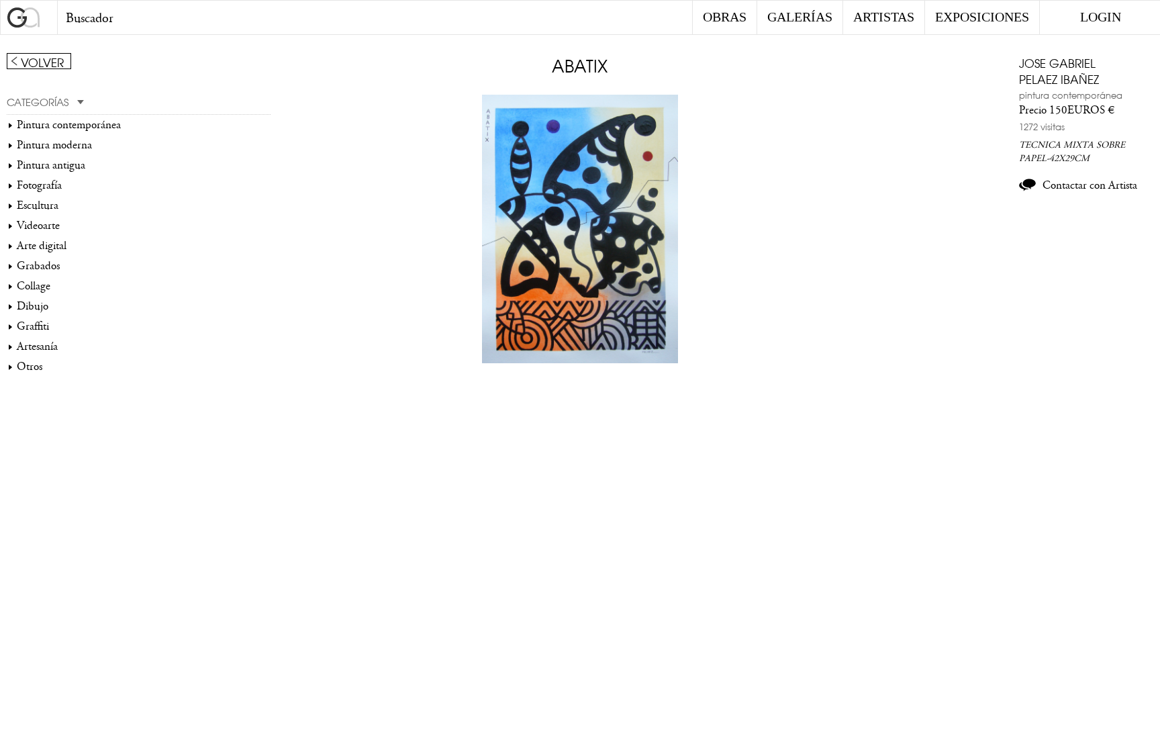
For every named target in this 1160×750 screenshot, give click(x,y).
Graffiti (33, 326)
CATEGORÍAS (37, 101)
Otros (29, 366)
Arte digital (41, 245)
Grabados (38, 266)
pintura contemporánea (1070, 94)
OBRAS (724, 16)
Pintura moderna (54, 145)
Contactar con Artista (1090, 185)
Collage (33, 286)
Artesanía (37, 346)
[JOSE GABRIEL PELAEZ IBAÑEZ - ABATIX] (579, 360)
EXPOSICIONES (982, 16)
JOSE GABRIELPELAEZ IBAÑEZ (1059, 70)
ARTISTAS (883, 16)
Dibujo (32, 306)
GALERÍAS (799, 16)
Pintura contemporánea (69, 125)
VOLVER (42, 61)
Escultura (37, 205)
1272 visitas (1042, 126)
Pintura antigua (51, 165)
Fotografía (39, 185)
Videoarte (38, 225)
